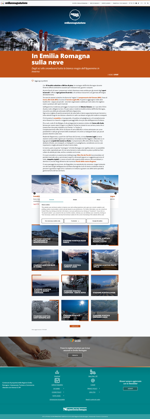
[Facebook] (130, 3)
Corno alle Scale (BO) (50, 100)
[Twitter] (134, 3)
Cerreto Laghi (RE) (72, 100)
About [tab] (98, 199)
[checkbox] (40, 80)
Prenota (75, 355)
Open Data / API (92, 376)
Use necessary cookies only (52, 221)
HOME (110, 75)
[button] (145, 3)
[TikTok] (138, 3)
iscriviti (130, 389)
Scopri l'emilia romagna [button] (80, 3)
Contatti (93, 385)
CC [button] (147, 48)
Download (57, 376)
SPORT (116, 75)
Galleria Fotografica (57, 385)
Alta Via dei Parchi (84, 155)
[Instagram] (132, 3)
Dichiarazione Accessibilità (57, 399)
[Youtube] (136, 3)
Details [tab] (75, 199)
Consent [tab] (51, 199)
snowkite (57, 118)
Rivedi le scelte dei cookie (93, 399)
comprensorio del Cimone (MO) (90, 98)
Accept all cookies (97, 221)
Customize (74, 221)
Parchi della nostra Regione (86, 161)
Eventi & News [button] (106, 3)
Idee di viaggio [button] (94, 3)
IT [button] (141, 3)
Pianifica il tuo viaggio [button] (120, 3)
